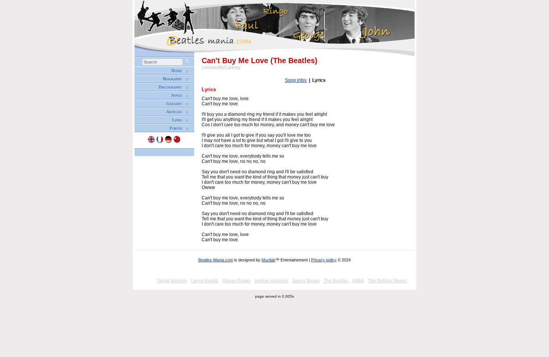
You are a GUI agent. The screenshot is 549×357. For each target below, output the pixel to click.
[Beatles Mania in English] (151, 142)
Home (176, 70)
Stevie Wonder (172, 280)
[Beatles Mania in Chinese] (177, 142)
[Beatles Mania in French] (160, 142)
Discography (170, 87)
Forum (176, 128)
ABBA (358, 280)
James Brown (306, 280)
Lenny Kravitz (204, 280)
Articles (174, 111)
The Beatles (336, 280)
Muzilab (268, 260)
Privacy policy (323, 260)
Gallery (174, 103)
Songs (176, 95)
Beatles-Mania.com (215, 260)
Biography (172, 79)
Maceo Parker (237, 280)
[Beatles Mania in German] (169, 142)
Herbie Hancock (271, 280)
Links (177, 120)
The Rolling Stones (387, 280)
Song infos (296, 80)
